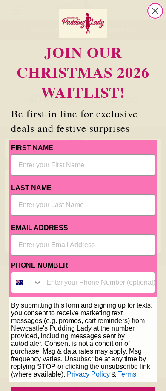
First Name (32, 147)
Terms (127, 374)
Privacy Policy (88, 374)
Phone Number (39, 265)
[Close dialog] (155, 10)
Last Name (31, 187)
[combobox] (26, 282)
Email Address (39, 227)
